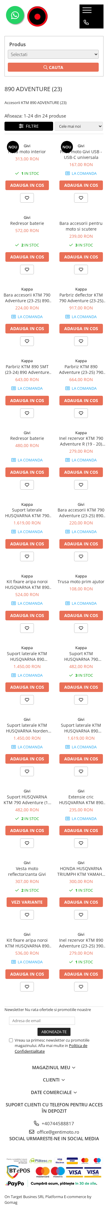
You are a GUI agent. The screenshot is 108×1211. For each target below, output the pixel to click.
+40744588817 (57, 1123)
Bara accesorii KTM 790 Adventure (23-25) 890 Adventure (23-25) (27, 297)
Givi (27, 145)
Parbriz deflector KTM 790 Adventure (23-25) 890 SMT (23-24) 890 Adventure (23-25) (81, 297)
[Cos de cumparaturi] (86, 34)
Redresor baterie (27, 223)
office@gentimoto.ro (57, 1132)
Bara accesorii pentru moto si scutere (81, 226)
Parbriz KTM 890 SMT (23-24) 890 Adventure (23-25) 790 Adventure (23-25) (27, 369)
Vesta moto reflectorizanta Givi (27, 871)
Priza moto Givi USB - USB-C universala (81, 154)
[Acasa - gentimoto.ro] (38, 16)
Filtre (31, 126)
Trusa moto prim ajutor (81, 581)
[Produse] (87, 11)
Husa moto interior (27, 151)
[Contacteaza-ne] (86, 22)
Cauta (55, 67)
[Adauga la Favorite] (27, 198)
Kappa (27, 289)
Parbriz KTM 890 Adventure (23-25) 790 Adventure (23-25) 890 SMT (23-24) (81, 369)
